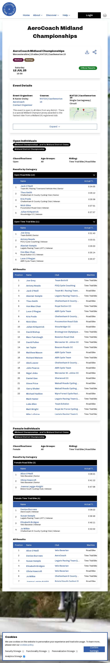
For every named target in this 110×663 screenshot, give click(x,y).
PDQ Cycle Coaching (65, 286)
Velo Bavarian (62, 550)
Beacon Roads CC (64, 347)
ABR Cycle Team (63, 311)
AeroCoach (60, 556)
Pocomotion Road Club (66, 322)
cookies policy (26, 645)
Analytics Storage (13, 656)
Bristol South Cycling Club (68, 581)
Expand (53, 126)
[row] (55, 187)
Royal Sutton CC (63, 306)
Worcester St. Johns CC (67, 342)
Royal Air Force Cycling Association (72, 409)
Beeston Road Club (64, 337)
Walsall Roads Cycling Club (68, 383)
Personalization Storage (63, 651)
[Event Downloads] (87, 52)
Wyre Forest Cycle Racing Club (70, 394)
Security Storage (13, 651)
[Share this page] (94, 52)
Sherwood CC (61, 378)
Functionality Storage (36, 651)
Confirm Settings (94, 649)
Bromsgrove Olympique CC (68, 332)
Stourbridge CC (62, 327)
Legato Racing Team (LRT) (68, 296)
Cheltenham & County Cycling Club (72, 301)
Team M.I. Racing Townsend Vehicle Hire (75, 291)
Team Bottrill (61, 280)
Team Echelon (62, 404)
